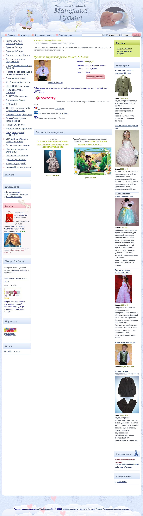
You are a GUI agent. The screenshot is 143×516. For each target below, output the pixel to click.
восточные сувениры (17, 155)
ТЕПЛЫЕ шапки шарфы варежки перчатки (18, 109)
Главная (11, 35)
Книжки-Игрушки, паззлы (19, 167)
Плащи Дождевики (15, 125)
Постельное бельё (15, 100)
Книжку (103, 141)
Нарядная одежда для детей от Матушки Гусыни (82, 509)
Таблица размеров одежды (17, 194)
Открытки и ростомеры (18, 145)
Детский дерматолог (12, 351)
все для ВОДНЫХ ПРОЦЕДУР (15, 133)
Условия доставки (13, 192)
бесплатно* (59, 109)
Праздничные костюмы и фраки (61, 44)
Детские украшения (16, 159)
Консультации (65, 35)
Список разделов (40, 44)
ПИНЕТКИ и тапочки (16, 96)
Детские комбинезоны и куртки (52, 141)
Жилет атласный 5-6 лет (125, 342)
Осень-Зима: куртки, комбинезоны (16, 119)
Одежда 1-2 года (14, 51)
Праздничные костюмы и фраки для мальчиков (19, 73)
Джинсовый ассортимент (19, 128)
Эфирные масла (10, 335)
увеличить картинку (55, 83)
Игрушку (92, 141)
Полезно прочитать (14, 197)
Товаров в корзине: (124, 49)
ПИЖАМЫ (11, 104)
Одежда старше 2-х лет (18, 55)
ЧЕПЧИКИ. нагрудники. (18, 86)
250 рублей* (63, 113)
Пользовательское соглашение (116, 509)
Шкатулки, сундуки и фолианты (16, 150)
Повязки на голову (15, 78)
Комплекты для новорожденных (14, 42)
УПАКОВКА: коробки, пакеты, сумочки (17, 140)
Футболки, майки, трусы (18, 82)
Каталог (25, 35)
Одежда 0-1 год (14, 47)
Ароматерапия (9, 334)
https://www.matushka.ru (20, 270)
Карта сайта (122, 482)
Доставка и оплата (43, 35)
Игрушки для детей (16, 163)
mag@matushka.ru (43, 509)
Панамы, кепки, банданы (19, 114)
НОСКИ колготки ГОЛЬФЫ (14, 91)
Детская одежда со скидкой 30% (15, 60)
